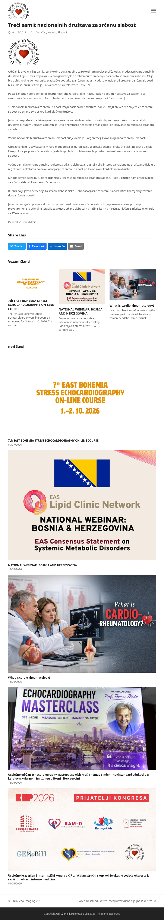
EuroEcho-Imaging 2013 (25, 901)
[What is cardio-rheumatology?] (133, 284)
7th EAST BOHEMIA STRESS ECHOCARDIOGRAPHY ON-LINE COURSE (31, 305)
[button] (153, 10)
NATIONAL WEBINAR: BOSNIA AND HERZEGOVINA (80, 311)
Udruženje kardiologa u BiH (72, 914)
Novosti (51, 32)
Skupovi (62, 32)
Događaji (40, 32)
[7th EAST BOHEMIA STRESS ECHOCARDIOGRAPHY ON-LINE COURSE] (31, 282)
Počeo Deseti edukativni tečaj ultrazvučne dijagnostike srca (115, 901)
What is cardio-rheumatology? (132, 305)
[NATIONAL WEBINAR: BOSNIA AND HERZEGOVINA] (82, 286)
